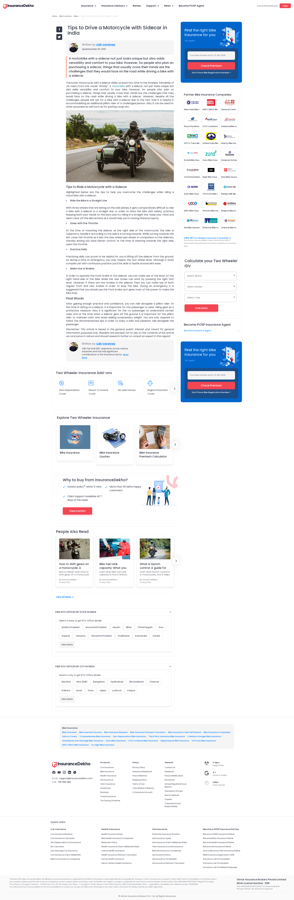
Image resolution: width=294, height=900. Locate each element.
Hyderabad (117, 681)
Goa (160, 627)
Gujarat (66, 635)
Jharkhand (123, 635)
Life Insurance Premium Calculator (168, 863)
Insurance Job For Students (216, 863)
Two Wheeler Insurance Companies (211, 238)
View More (67, 644)
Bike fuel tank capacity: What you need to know (112, 566)
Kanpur (131, 690)
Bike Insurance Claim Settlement (184, 732)
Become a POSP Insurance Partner (218, 834)
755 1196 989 (64, 782)
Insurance (87, 5)
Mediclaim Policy (109, 842)
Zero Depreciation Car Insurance (66, 842)
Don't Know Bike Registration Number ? (211, 72)
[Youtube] (59, 773)
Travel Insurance (108, 796)
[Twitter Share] (59, 37)
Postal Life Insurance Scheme (165, 834)
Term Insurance (107, 784)
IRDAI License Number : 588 (253, 883)
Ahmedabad (136, 681)
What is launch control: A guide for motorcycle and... (153, 566)
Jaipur (102, 690)
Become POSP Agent (191, 5)
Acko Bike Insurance (116, 740)
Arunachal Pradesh (96, 627)
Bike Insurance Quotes (109, 454)
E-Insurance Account (142, 792)
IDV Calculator (57, 846)
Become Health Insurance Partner (218, 842)
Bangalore (99, 681)
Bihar (129, 627)
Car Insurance (107, 767)
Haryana (80, 635)
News (167, 5)
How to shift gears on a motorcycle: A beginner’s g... (74, 566)
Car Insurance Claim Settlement (66, 855)
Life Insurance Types (161, 838)
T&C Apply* (190, 40)
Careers (168, 799)
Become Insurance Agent (197, 330)
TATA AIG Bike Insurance (204, 740)
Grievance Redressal (142, 771)
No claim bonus (127, 390)
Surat (79, 690)
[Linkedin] (69, 773)
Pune (91, 690)
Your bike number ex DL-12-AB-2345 (208, 55)
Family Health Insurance (112, 859)
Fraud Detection (139, 775)
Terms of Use (138, 784)
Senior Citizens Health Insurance (116, 863)
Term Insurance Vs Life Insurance (167, 846)
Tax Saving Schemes (110, 800)
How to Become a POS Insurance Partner (221, 850)
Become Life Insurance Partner (217, 846)
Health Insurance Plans (112, 834)
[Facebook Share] (59, 29)
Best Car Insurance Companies (65, 859)
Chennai (154, 681)
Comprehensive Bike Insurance (95, 736)
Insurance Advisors (113, 5)
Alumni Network (172, 795)
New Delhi (81, 681)
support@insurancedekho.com (75, 778)
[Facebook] (54, 773)
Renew (137, 5)
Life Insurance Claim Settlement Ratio (169, 842)
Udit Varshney (105, 44)
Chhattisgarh (145, 627)
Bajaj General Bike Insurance (175, 740)
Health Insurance (108, 775)
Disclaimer (170, 780)
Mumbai (66, 681)
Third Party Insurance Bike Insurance (167, 736)
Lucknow (117, 690)
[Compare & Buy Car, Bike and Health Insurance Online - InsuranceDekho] (18, 7)
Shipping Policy (139, 780)
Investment (105, 788)
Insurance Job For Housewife (216, 859)
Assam (116, 627)
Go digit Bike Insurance (102, 744)
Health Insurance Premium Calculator (119, 855)
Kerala (156, 635)
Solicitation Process (174, 791)
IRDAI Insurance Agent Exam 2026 (218, 855)
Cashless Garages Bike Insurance (204, 736)
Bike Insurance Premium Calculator (153, 454)
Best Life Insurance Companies (166, 850)
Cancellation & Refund (143, 788)
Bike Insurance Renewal (116, 732)
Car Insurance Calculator (63, 838)
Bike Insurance (70, 453)
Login (285, 5)
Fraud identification (174, 775)
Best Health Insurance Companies (117, 838)
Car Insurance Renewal (61, 834)
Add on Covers (69, 736)
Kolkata (66, 690)
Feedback (169, 771)
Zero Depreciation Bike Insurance (129, 736)
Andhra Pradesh (71, 627)
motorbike (118, 86)
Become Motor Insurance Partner (218, 838)
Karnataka (141, 635)
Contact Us (170, 767)
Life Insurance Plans (161, 855)
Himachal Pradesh (101, 635)
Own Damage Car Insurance (64, 850)
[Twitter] (75, 773)
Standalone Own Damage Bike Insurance (82, 740)
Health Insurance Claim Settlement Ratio (120, 846)
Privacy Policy (138, 767)
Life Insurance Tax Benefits (164, 859)
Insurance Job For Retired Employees (220, 867)
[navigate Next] (174, 388)
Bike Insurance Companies (217, 732)
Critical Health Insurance (112, 850)
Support (151, 5)
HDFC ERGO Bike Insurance (75, 744)
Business (104, 792)
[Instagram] (64, 773)
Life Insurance (106, 780)
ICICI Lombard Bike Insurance (143, 740)
